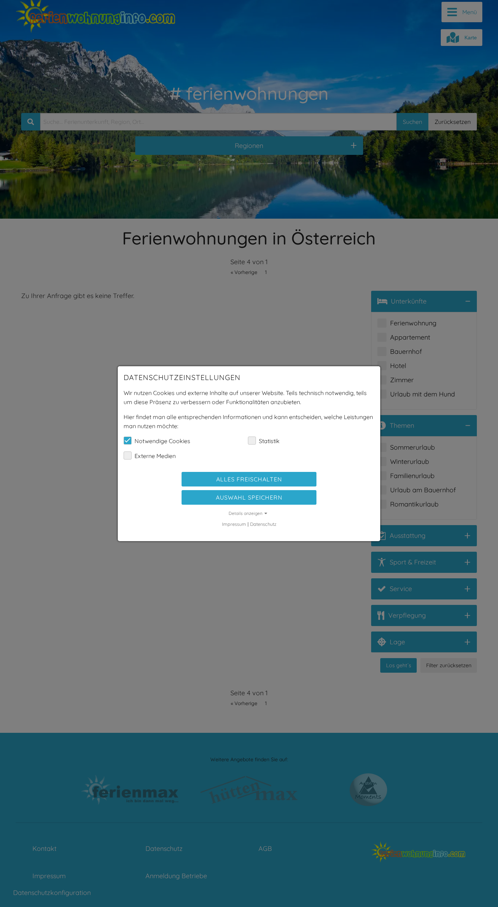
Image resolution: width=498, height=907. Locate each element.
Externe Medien (155, 456)
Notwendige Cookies (162, 441)
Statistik (269, 441)
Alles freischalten (249, 479)
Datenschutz (263, 524)
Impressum (234, 524)
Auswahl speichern (249, 497)
